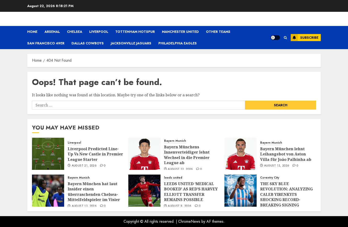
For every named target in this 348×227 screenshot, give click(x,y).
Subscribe (309, 37)
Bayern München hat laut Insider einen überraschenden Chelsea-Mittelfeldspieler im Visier (94, 191)
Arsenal (52, 31)
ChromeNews (189, 221)
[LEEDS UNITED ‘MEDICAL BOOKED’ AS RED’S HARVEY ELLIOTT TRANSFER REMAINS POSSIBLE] (144, 191)
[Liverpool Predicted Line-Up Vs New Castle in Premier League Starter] (48, 154)
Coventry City (269, 178)
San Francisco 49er (45, 43)
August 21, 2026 (84, 166)
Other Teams (218, 31)
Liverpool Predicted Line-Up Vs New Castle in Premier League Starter (95, 154)
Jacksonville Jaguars (131, 43)
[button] (285, 37)
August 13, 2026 (180, 169)
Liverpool (98, 31)
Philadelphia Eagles (177, 43)
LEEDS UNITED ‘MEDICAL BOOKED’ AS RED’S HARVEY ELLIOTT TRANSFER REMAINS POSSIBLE (191, 191)
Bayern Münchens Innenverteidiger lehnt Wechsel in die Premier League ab (187, 154)
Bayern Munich (175, 141)
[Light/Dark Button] (275, 37)
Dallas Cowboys (87, 43)
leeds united (173, 178)
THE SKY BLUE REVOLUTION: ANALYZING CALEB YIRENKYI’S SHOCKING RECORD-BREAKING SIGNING (286, 194)
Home (32, 31)
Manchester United (180, 31)
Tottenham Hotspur (135, 31)
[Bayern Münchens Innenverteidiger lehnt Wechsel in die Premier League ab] (144, 154)
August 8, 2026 (179, 206)
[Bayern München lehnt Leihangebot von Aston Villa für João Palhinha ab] (240, 154)
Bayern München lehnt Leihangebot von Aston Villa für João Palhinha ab (285, 154)
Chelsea (74, 31)
